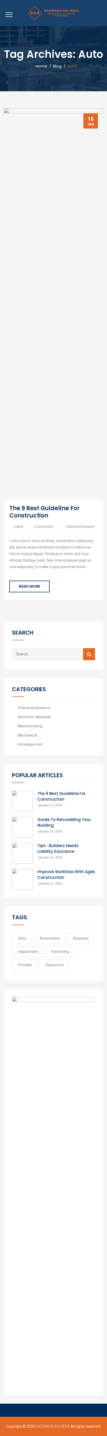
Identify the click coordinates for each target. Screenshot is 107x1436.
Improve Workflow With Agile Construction (66, 874)
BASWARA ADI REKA (53, 1426)
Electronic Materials (34, 717)
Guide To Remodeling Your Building (64, 822)
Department (28, 951)
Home (40, 66)
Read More (29, 586)
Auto (22, 938)
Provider (25, 965)
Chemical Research (80, 526)
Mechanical (27, 735)
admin (18, 526)
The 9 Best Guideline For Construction (44, 512)
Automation (50, 938)
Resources (54, 965)
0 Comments (43, 526)
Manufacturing (30, 726)
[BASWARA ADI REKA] (53, 13)
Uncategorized (30, 744)
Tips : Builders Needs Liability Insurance (58, 848)
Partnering (60, 951)
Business (81, 938)
